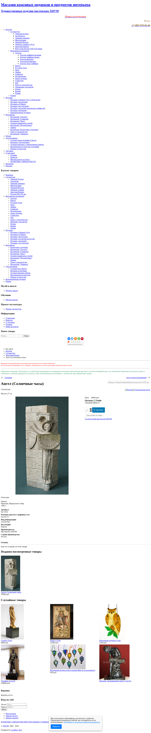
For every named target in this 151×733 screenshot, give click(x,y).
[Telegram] (72, 338)
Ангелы (18, 53)
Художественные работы (20, 273)
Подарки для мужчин (19, 102)
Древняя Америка (22, 38)
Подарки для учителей (19, 106)
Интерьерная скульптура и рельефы (24, 147)
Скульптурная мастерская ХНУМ (98, 419)
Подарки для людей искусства (22, 239)
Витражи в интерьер (18, 271)
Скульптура (15, 32)
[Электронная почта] (141, 390)
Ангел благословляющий (136, 378)
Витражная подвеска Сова (110, 641)
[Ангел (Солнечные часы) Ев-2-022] (42, 494)
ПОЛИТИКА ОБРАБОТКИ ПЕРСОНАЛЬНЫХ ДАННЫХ (25, 722)
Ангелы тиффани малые (29, 57)
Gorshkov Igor (16, 730)
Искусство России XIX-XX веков (28, 49)
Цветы (17, 66)
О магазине (10, 153)
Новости (13, 157)
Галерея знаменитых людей (21, 123)
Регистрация (11, 714)
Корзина (9, 166)
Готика (18, 89)
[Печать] (129, 390)
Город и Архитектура (23, 85)
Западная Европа (22, 47)
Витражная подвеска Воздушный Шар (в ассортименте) (72, 670)
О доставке (10, 322)
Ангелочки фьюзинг (28, 61)
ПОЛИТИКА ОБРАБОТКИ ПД (23, 162)
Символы (19, 74)
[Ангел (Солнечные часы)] (10, 590)
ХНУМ (6, 726)
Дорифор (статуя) (8, 681)
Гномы (18, 93)
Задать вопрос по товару (94, 415)
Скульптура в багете (18, 269)
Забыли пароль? (12, 718)
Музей (8, 136)
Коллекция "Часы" (17, 121)
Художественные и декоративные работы (27, 145)
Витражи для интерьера (19, 142)
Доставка (9, 151)
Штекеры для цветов (18, 222)
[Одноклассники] (75, 338)
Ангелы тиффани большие (30, 55)
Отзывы (13, 155)
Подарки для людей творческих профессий (27, 108)
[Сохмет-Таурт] (12, 639)
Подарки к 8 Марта (18, 104)
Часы (17, 70)
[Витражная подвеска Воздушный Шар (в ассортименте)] (68, 669)
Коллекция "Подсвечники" (21, 125)
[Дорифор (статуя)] (12, 679)
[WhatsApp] (78, 338)
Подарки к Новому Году (20, 232)
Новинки (9, 175)
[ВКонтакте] (68, 338)
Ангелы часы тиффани (29, 64)
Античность (20, 36)
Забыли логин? (12, 716)
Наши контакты (12, 327)
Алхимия (8, 378)
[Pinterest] (82, 338)
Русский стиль (21, 68)
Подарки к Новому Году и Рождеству (25, 100)
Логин (3, 704)
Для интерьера (11, 138)
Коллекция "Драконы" (19, 134)
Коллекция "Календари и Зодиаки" (24, 130)
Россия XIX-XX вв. (18, 194)
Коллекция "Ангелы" (19, 117)
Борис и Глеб (55, 641)
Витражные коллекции (19, 51)
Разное (13, 96)
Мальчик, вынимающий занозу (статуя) (115, 681)
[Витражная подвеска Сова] (112, 639)
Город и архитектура (18, 262)
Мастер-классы (12, 300)
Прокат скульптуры (18, 149)
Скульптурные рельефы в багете (23, 140)
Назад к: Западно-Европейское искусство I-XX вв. (128, 382)
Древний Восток (22, 42)
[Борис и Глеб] (61, 639)
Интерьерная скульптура (20, 275)
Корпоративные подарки (20, 113)
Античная (14, 181)
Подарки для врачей (18, 110)
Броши (18, 91)
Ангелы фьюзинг (27, 59)
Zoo (16, 83)
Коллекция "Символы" (19, 119)
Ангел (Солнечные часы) (11, 592)
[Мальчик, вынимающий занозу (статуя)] (114, 679)
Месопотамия (20, 40)
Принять (56, 727)
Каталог (9, 30)
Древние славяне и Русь (24, 44)
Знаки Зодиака (21, 79)
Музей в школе (12, 291)
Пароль (4, 707)
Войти (4, 709)
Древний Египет (22, 34)
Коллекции (10, 115)
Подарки (9, 98)
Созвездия (19, 81)
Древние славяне (17, 190)
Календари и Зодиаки (19, 247)
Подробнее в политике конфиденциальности (82, 722)
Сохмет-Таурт (6, 641)
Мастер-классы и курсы (19, 159)
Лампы (18, 72)
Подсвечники (20, 76)
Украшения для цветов (24, 87)
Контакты (10, 164)
